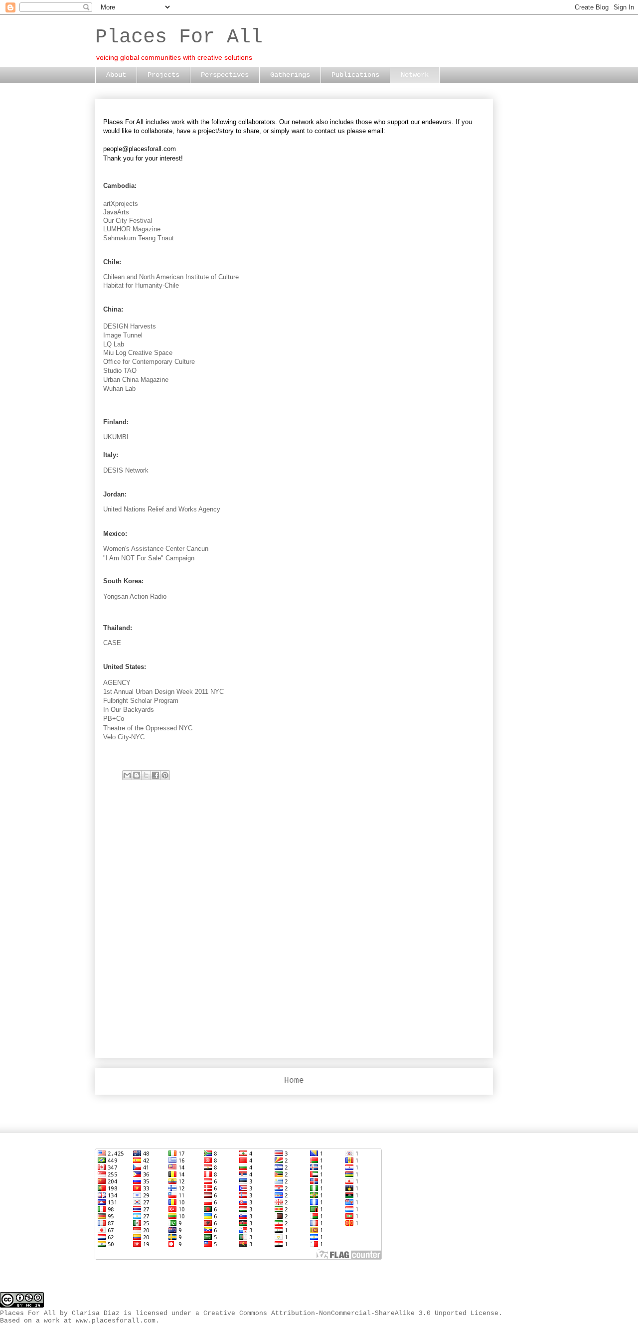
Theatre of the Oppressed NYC (147, 728)
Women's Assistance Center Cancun (155, 548)
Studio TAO (120, 370)
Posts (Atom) (322, 1106)
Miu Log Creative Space (137, 352)
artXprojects (120, 203)
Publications (355, 75)
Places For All (179, 37)
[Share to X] (146, 775)
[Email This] (127, 775)
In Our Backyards (128, 709)
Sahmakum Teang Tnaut (138, 238)
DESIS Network (126, 470)
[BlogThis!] (137, 775)
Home (294, 1080)
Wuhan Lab (119, 388)
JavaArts (116, 212)
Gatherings (290, 75)
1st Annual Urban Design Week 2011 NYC (163, 691)
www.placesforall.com (116, 1321)
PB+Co (113, 718)
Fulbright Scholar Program (140, 700)
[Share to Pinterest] (165, 775)
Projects (163, 75)
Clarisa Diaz (96, 1313)
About (116, 75)
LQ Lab (113, 344)
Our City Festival (127, 220)
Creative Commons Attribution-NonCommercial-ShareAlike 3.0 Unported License (350, 1313)
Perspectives (225, 75)
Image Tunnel (123, 335)
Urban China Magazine (135, 379)
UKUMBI (116, 437)
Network (415, 75)
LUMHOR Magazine (131, 229)
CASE (112, 643)
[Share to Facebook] (155, 775)
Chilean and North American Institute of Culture (171, 277)
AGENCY (117, 682)
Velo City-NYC (124, 737)
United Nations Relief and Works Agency (161, 509)
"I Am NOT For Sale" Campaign (148, 558)
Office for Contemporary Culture (149, 361)
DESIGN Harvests (129, 326)
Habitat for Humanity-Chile (141, 285)
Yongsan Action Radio (134, 596)
